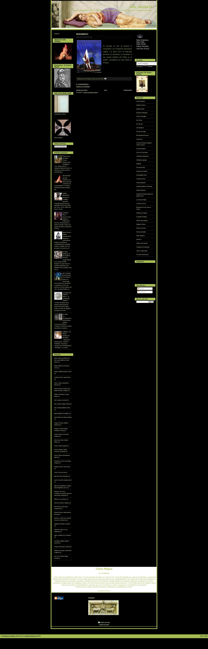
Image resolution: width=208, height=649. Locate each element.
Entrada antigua (128, 90)
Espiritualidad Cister (141, 175)
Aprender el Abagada (141, 112)
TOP (206, 636)
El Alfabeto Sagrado (141, 160)
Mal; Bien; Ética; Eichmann (61, 476)
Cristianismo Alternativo (142, 156)
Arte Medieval (140, 127)
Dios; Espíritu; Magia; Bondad (62, 404)
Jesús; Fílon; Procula (60, 472)
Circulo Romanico (141, 148)
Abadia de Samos (141, 105)
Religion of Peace (140, 224)
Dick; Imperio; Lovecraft (60, 400)
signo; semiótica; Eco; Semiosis (62, 535)
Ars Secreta (139, 124)
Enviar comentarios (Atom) (91, 92)
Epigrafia (138, 163)
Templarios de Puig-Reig (142, 247)
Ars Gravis (139, 120)
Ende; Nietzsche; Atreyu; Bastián (63, 417)
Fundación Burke (140, 178)
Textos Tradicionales (141, 250)
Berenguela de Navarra (142, 135)
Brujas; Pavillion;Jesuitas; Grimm (63, 371)
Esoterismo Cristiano (141, 171)
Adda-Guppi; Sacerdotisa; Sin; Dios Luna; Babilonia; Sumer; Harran (62, 360)
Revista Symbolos (141, 232)
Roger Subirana (140, 235)
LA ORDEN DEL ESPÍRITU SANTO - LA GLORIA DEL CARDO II (67, 296)
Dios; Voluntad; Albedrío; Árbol (62, 407)
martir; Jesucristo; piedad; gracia (63, 480)
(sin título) (65, 314)
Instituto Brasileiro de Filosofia (144, 186)
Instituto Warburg (140, 190)
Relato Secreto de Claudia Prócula (66, 158)
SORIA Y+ (139, 239)
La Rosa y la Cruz (141, 203)
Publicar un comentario (83, 86)
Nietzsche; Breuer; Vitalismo (61, 503)
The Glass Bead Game (142, 254)
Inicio (105, 90)
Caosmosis (139, 139)
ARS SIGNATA (141, 7)
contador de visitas (104, 624)
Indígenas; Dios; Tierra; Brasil (62, 466)
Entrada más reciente (81, 90)
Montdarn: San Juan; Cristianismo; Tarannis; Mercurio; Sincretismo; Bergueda (63, 493)
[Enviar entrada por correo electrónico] (105, 78)
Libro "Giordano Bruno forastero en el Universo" (67, 275)
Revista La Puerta (141, 228)
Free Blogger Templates (8, 636)
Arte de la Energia (141, 131)
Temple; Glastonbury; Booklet (62, 546)
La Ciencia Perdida (141, 199)
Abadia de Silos (140, 109)
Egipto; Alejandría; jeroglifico (61, 413)
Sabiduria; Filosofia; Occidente (62, 524)
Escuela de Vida (140, 167)
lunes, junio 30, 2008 (98, 78)
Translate (149, 66)
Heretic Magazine (141, 182)
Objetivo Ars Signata (141, 213)
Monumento (82, 34)
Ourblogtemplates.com (31, 636)
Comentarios (142, 292)
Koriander (56, 33)
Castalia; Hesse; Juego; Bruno (62, 377)
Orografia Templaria (141, 216)
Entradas (141, 288)
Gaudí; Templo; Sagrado (60, 445)
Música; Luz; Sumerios (60, 499)
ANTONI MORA (140, 101)
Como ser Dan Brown (142, 152)
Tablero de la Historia (141, 243)
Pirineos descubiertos (142, 220)
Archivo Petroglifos (141, 116)
